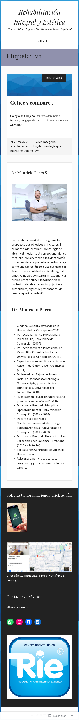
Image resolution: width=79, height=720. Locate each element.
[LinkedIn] (37, 622)
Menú (42, 41)
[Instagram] (19, 622)
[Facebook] (28, 622)
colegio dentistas (25, 146)
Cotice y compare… (32, 102)
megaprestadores (22, 150)
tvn (37, 150)
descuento (45, 146)
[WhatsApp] (10, 622)
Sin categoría (47, 142)
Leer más (16, 124)
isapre (57, 146)
